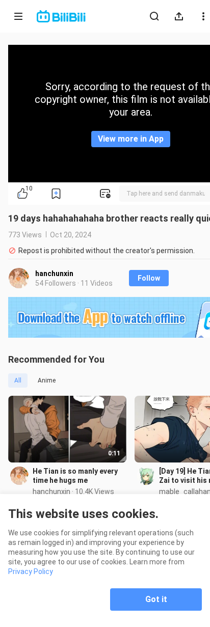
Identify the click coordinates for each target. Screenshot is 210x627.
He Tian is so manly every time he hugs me (75, 475)
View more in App (131, 139)
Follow (149, 278)
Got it (156, 599)
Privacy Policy (30, 571)
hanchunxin (54, 273)
